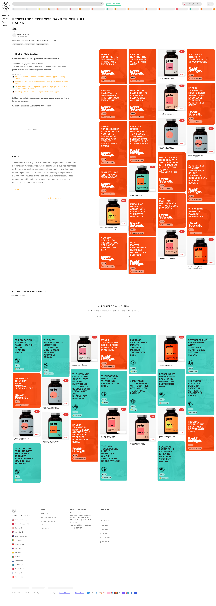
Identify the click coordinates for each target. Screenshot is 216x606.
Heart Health (182, 9)
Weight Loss (63, 9)
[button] (212, 4)
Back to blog (55, 198)
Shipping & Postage (48, 521)
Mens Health (121, 9)
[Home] (13, 40)
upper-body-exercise (42, 44)
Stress (74, 9)
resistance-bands (18, 44)
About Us (44, 514)
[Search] (102, 4)
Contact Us (45, 528)
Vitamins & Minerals (136, 9)
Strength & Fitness (21, 40)
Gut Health (85, 9)
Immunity (195, 9)
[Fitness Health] (6, 6)
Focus (52, 9)
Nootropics (207, 9)
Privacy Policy (79, 593)
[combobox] (58, 4)
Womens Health (99, 9)
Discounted (32, 9)
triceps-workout (30, 44)
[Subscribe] (129, 316)
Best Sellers (19, 9)
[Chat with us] (208, 4)
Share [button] (17, 189)
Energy (43, 9)
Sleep (110, 9)
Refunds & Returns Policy (50, 517)
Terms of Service (64, 593)
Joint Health (152, 9)
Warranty (44, 525)
